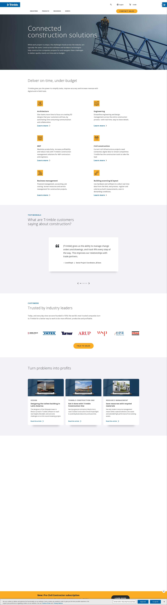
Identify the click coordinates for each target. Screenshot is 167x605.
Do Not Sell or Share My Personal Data (124, 601)
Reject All (143, 601)
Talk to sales (83, 346)
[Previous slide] (78, 283)
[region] (83, 261)
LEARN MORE (120, 598)
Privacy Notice (58, 603)
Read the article (36, 421)
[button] (119, 5)
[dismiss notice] (163, 591)
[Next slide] (89, 283)
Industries (34, 11)
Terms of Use (46, 603)
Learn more (42, 125)
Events (67, 11)
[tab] (80, 283)
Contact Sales (127, 11)
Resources (57, 11)
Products (45, 11)
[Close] (164, 602)
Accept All (155, 601)
